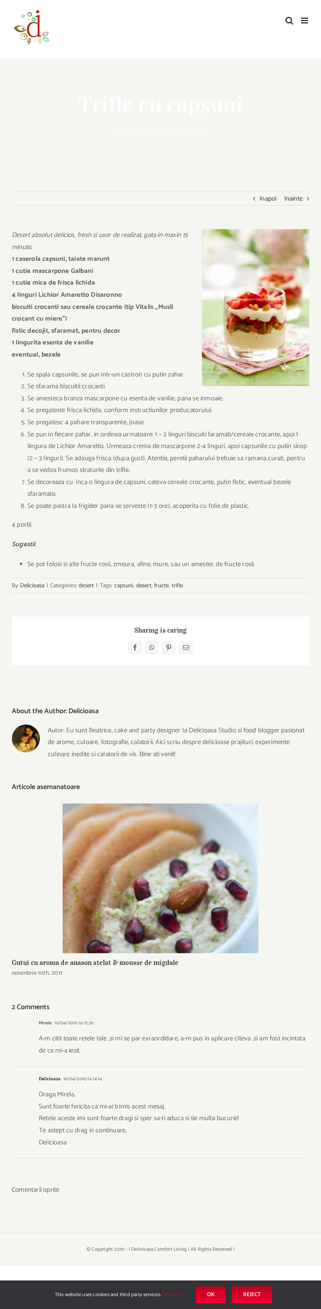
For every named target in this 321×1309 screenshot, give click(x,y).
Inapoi (268, 198)
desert (161, 131)
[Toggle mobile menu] (305, 20)
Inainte (293, 198)
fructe (161, 585)
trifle (177, 585)
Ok (211, 1294)
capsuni (123, 585)
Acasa (145, 131)
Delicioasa (32, 585)
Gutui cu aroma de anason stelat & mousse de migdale (160, 878)
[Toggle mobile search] (289, 20)
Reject (252, 1294)
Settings (171, 1295)
